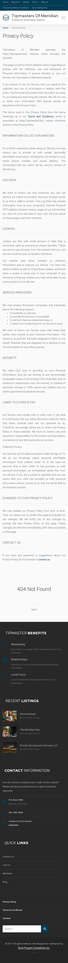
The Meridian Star (30, 729)
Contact (6, 918)
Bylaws (26, 2)
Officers (44, 2)
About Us (16, 2)
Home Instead (27, 714)
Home (5, 2)
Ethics (35, 2)
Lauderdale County (31, 718)
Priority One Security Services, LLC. (39, 745)
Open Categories (39, 8)
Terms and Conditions (41, 116)
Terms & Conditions (12, 910)
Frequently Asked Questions (16, 8)
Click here (13, 825)
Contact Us (8, 856)
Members (7, 873)
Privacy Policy (9, 901)
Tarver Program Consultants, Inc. (34, 948)
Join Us (6, 865)
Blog (5, 882)
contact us (44, 559)
